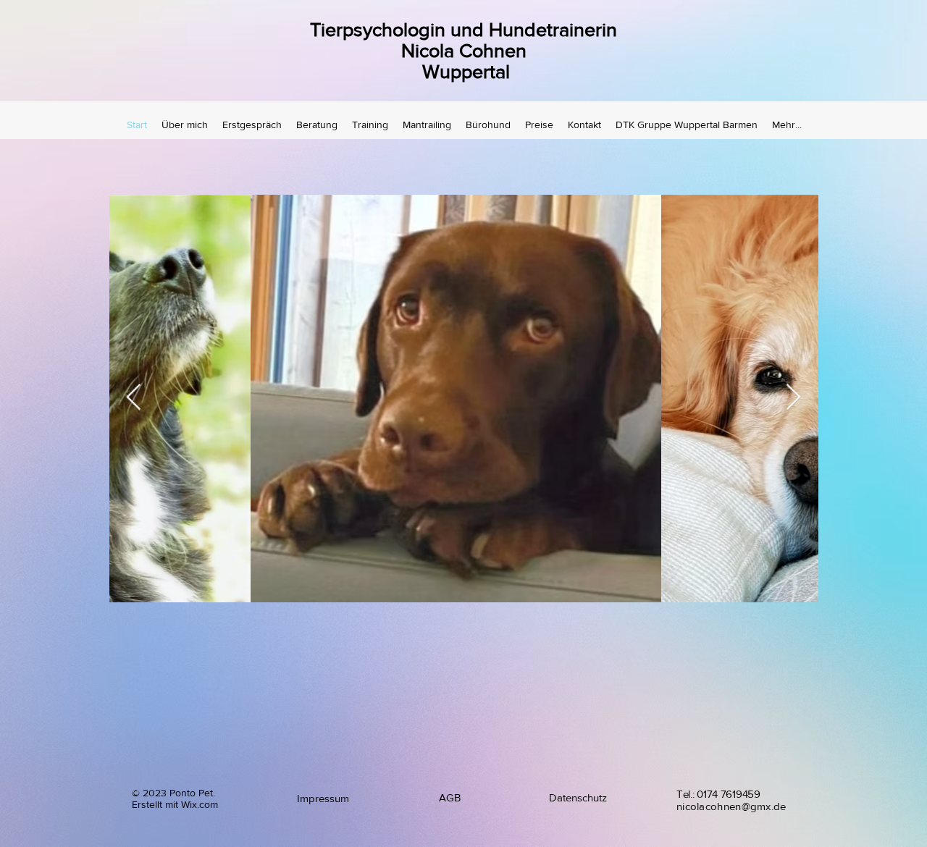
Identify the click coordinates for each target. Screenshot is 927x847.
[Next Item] (793, 398)
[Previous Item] (133, 398)
